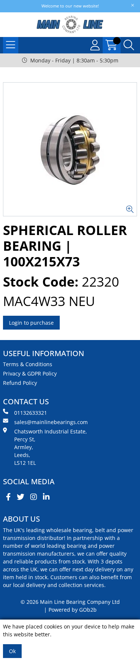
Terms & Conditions (27, 364)
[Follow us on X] (20, 497)
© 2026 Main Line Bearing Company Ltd (70, 601)
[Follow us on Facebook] (8, 497)
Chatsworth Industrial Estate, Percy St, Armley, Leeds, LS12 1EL (50, 447)
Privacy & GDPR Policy (30, 373)
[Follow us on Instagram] (33, 497)
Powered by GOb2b (73, 609)
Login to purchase (31, 322)
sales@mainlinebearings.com (51, 422)
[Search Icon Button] (129, 45)
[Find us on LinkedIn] (46, 497)
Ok (12, 651)
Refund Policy (20, 382)
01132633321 (30, 412)
